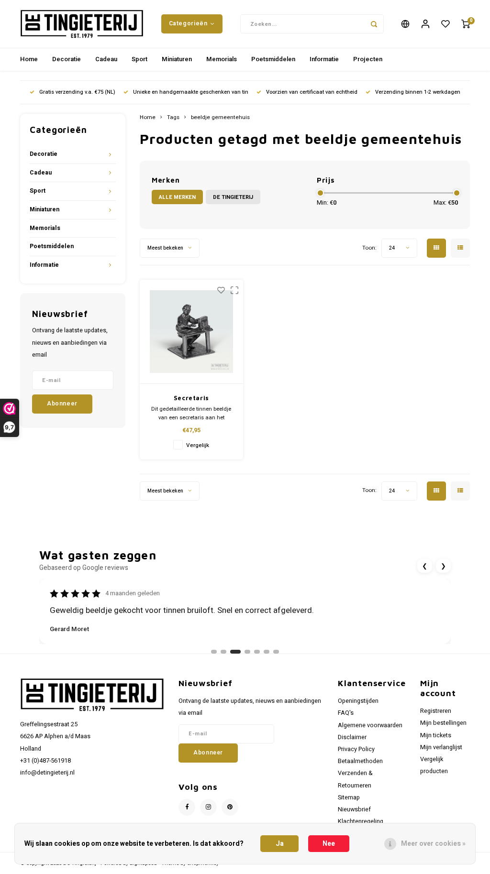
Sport (139, 59)
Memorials (221, 59)
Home (29, 59)
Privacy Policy (356, 749)
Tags (173, 117)
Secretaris (192, 398)
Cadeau (106, 59)
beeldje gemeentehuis (220, 117)
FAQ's (346, 713)
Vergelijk (197, 445)
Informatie (324, 59)
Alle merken (177, 197)
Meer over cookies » (433, 844)
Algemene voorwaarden (370, 725)
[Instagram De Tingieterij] (208, 807)
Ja (280, 844)
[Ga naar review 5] (257, 652)
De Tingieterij (233, 197)
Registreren (435, 711)
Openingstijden (358, 701)
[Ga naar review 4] (247, 652)
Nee (329, 844)
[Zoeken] (374, 23)
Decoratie (66, 59)
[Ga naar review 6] (266, 652)
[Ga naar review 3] (235, 652)
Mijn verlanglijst (441, 747)
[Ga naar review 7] (276, 652)
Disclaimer (352, 737)
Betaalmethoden (360, 761)
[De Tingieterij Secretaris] (192, 332)
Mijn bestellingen (443, 723)
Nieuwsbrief (354, 809)
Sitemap (349, 797)
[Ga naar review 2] (223, 652)
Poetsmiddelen (273, 59)
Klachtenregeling (360, 821)
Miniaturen (177, 59)
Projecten (367, 59)
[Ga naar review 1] (214, 652)
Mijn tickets (435, 735)
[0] (465, 24)
